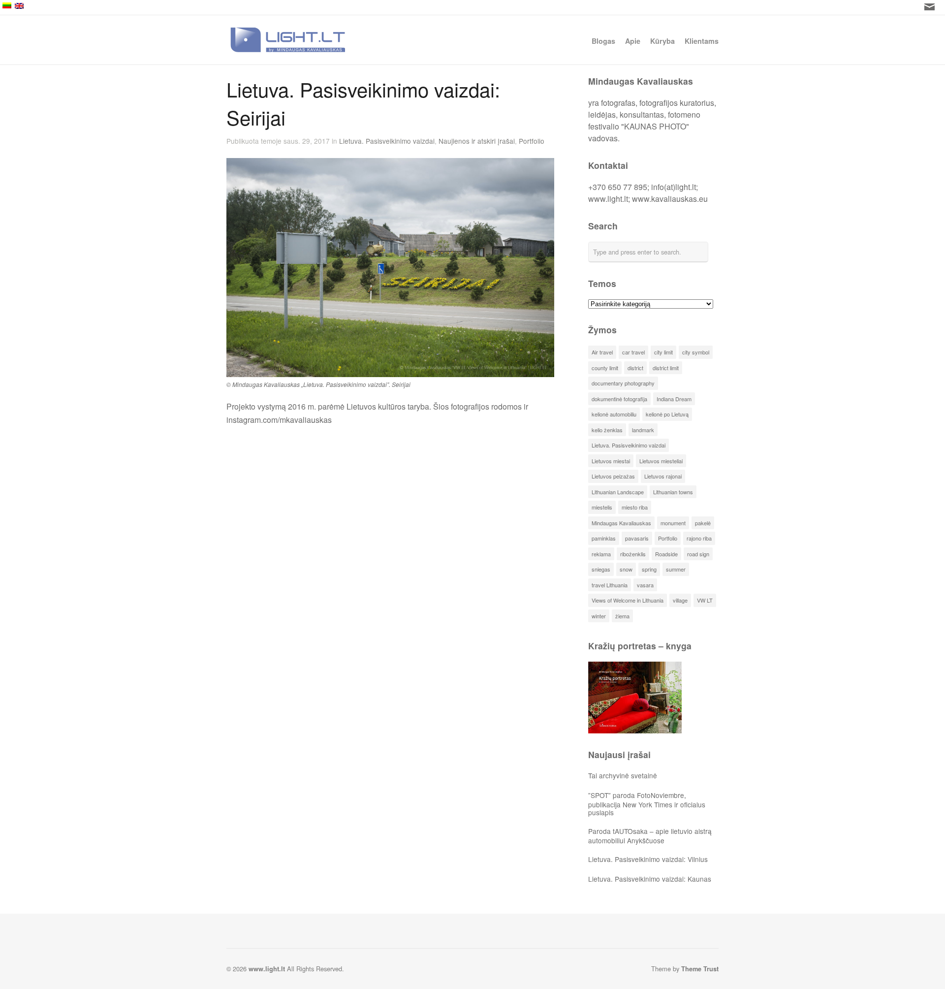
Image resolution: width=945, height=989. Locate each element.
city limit (663, 352)
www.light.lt (608, 198)
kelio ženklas (607, 430)
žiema (622, 616)
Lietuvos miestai (611, 461)
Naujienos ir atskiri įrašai (477, 141)
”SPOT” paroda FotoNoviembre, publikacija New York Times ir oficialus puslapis (646, 803)
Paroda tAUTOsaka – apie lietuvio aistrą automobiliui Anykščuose (650, 835)
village (680, 600)
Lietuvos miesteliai (661, 461)
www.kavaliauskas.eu (670, 198)
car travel (633, 352)
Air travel (602, 352)
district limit (666, 368)
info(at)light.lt (673, 186)
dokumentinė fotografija (619, 399)
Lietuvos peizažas (613, 476)
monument (673, 523)
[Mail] (929, 7)
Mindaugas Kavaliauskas (621, 523)
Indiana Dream (674, 399)
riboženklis (633, 554)
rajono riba (699, 538)
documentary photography (623, 383)
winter (599, 616)
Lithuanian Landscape (618, 492)
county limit (605, 368)
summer (676, 569)
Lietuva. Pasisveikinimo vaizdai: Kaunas (649, 879)
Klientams (702, 40)
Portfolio (531, 141)
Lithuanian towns (673, 492)
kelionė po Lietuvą (667, 414)
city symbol (695, 352)
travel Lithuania (610, 585)
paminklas (604, 538)
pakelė (703, 523)
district (635, 368)
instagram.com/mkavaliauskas (279, 419)
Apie (632, 40)
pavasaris (637, 538)
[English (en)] (460, 6)
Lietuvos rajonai (663, 476)
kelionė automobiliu (614, 414)
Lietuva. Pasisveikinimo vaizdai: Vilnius (648, 859)
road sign (698, 554)
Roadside (666, 554)
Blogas (603, 41)
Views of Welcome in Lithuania (627, 600)
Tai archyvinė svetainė (622, 775)
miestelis (602, 507)
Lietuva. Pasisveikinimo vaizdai (387, 141)
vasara (645, 585)
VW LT (705, 600)
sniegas (601, 569)
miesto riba (635, 507)
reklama (601, 554)
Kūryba (662, 40)
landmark (643, 430)
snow (626, 569)
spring (649, 569)
